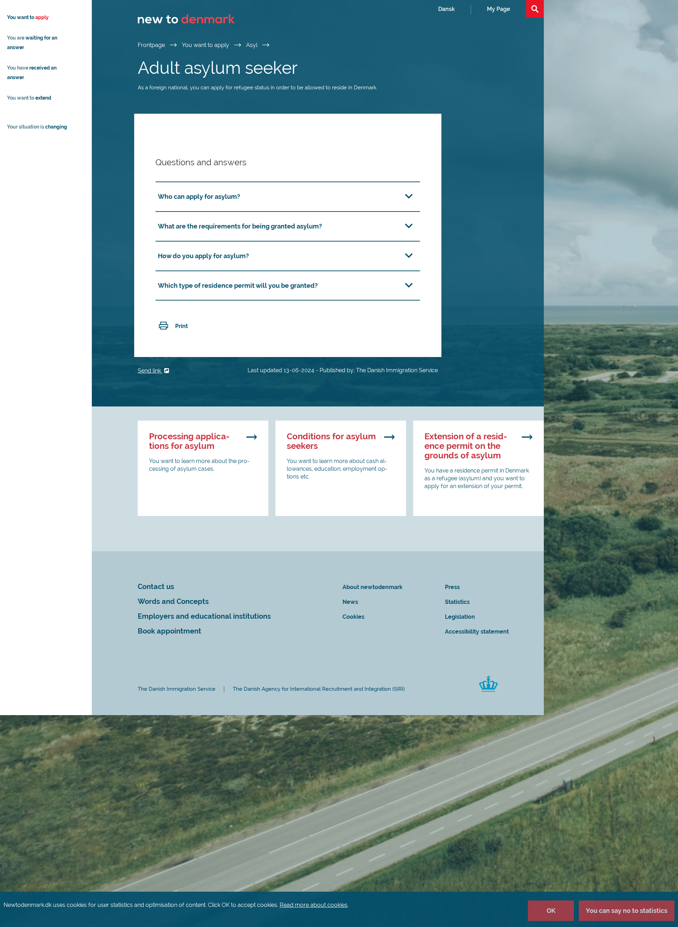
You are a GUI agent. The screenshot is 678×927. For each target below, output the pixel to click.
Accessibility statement (477, 631)
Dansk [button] (446, 9)
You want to (28, 17)
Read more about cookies (313, 905)
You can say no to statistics (626, 910)
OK (551, 910)
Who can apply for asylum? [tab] (199, 196)
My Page (498, 9)
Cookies (353, 616)
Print (181, 326)
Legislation (460, 616)
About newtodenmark (373, 587)
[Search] (535, 9)
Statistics (457, 602)
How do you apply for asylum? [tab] (203, 256)
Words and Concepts (173, 602)
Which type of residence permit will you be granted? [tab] (238, 285)
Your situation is (37, 127)
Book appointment (169, 631)
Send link (150, 370)
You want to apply (206, 45)
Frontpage (152, 45)
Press (452, 587)
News (350, 602)
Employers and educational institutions (204, 616)
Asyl (252, 45)
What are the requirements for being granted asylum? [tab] (240, 226)
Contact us (156, 587)
